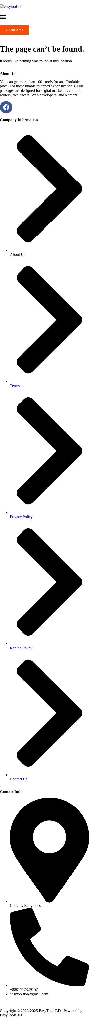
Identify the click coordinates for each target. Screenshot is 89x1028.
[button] (44, 17)
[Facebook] (6, 107)
